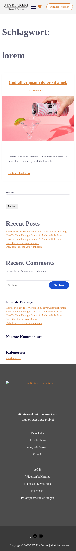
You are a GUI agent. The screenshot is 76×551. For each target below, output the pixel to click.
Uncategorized (13, 357)
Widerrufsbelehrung (37, 476)
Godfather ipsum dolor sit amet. (38, 82)
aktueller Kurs (37, 440)
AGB (37, 469)
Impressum (37, 490)
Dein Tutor (37, 433)
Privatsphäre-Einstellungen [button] (37, 498)
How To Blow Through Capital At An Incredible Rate (34, 235)
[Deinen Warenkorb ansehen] (39, 7)
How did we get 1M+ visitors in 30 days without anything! (36, 231)
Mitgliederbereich (59, 6)
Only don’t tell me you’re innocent (24, 246)
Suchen (10, 192)
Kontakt (37, 454)
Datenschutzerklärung (37, 483)
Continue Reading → (19, 173)
